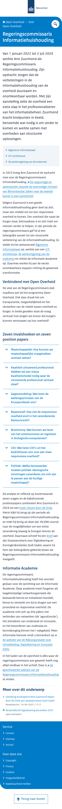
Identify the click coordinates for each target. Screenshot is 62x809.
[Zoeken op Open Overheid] (55, 24)
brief (50, 536)
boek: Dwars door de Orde (36, 508)
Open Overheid (15, 22)
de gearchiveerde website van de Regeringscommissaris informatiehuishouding (31, 669)
